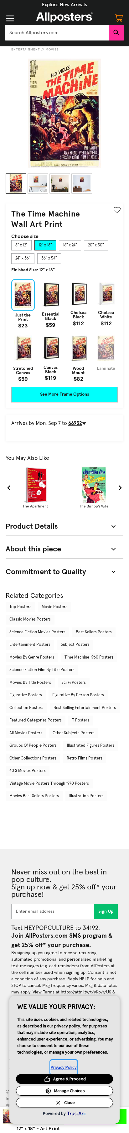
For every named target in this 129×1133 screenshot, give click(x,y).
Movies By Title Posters (30, 683)
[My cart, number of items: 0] (119, 17)
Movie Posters (54, 607)
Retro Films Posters (84, 758)
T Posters (80, 720)
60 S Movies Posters (27, 771)
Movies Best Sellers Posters (34, 796)
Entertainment (25, 49)
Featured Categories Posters (35, 720)
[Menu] (10, 18)
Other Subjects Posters (74, 733)
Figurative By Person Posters (78, 695)
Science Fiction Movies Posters (37, 632)
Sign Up (106, 911)
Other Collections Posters (32, 758)
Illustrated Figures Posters (90, 746)
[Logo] (64, 17)
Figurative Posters (25, 695)
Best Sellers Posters (94, 632)
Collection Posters (26, 708)
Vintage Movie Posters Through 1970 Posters (49, 784)
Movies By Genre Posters (31, 657)
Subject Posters (75, 645)
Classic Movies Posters (30, 619)
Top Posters (20, 607)
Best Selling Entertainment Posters (85, 708)
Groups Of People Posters (33, 746)
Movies (52, 49)
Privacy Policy (64, 1067)
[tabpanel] (64, 330)
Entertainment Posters (29, 645)
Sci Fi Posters (73, 683)
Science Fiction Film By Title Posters (42, 670)
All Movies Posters (25, 733)
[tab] (21, 245)
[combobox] (57, 32)
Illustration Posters (86, 796)
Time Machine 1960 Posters (88, 657)
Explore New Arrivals (64, 4)
